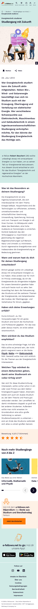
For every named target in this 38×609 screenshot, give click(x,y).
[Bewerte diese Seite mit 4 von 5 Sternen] (16, 438)
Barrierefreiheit (18, 589)
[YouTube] (18, 570)
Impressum (18, 595)
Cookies (18, 583)
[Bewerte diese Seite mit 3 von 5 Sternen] (12, 438)
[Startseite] (2, 11)
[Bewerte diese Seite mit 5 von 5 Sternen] (21, 438)
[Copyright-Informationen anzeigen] (36, 63)
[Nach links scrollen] (25, 490)
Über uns (18, 580)
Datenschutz (18, 592)
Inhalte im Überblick (18, 576)
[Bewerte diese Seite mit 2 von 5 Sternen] (7, 438)
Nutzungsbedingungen (18, 586)
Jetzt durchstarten (14, 521)
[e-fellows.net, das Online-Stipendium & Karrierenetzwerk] (7, 4)
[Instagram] (13, 570)
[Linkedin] (23, 570)
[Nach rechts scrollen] (33, 490)
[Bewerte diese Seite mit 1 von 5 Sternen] (3, 438)
